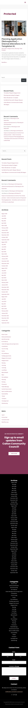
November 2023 (5, 289)
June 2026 (4, 218)
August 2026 (4, 213)
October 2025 (5, 237)
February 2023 (5, 311)
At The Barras (5, 341)
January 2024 (5, 285)
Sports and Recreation (7, 391)
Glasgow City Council (6, 358)
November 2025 (5, 235)
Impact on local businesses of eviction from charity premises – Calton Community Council (14, 134)
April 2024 (4, 277)
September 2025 (5, 239)
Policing (3, 382)
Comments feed (5, 419)
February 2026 (5, 228)
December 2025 (5, 232)
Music (3, 374)
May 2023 (4, 303)
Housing (3, 363)
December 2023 (5, 287)
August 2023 (4, 296)
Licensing (4, 367)
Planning (17, 48)
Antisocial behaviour (6, 336)
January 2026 (5, 230)
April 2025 (4, 251)
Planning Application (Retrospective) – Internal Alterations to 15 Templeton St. (13, 43)
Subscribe (14, 453)
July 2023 (4, 299)
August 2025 (4, 242)
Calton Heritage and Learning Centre (10, 344)
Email (14, 659)
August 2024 (4, 268)
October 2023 (5, 292)
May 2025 (4, 249)
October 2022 (5, 320)
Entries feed (4, 417)
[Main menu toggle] (25, 2)
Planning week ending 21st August (11, 95)
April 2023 (4, 306)
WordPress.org (5, 422)
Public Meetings (5, 386)
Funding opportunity (6, 355)
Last (20, 656)
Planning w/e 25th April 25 (17, 130)
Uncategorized (5, 401)
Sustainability (5, 393)
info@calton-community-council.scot (14, 691)
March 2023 (4, 308)
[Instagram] (16, 694)
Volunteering (5, 403)
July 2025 (4, 244)
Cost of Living (5, 348)
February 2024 (5, 282)
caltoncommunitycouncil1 (10, 122)
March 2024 (4, 280)
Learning (4, 365)
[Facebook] (12, 694)
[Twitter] (14, 694)
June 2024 (4, 273)
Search (3, 77)
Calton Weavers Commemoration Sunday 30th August (14, 172)
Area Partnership (5, 339)
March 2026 (4, 225)
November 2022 (5, 318)
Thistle (3, 396)
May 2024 (4, 275)
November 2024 (5, 263)
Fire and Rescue (5, 353)
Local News (4, 370)
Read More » (4, 62)
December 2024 (5, 261)
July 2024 (4, 270)
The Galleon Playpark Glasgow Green (12, 93)
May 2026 (4, 220)
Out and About (5, 377)
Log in (3, 415)
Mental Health (5, 372)
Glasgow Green (10, 48)
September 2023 (5, 294)
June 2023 (4, 301)
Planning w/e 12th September (15, 184)
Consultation (5, 346)
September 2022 (5, 322)
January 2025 (5, 258)
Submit (14, 678)
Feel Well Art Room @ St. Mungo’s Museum (13, 100)
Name (14, 652)
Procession (4, 384)
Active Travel (4, 334)
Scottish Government (6, 389)
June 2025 (4, 247)
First (7, 656)
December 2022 (5, 315)
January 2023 (5, 313)
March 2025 (4, 254)
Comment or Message (14, 666)
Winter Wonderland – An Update (11, 97)
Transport (4, 398)
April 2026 (4, 223)
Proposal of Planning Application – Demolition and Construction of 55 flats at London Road (14, 138)
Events (3, 351)
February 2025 (5, 256)
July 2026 (4, 216)
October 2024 (5, 266)
